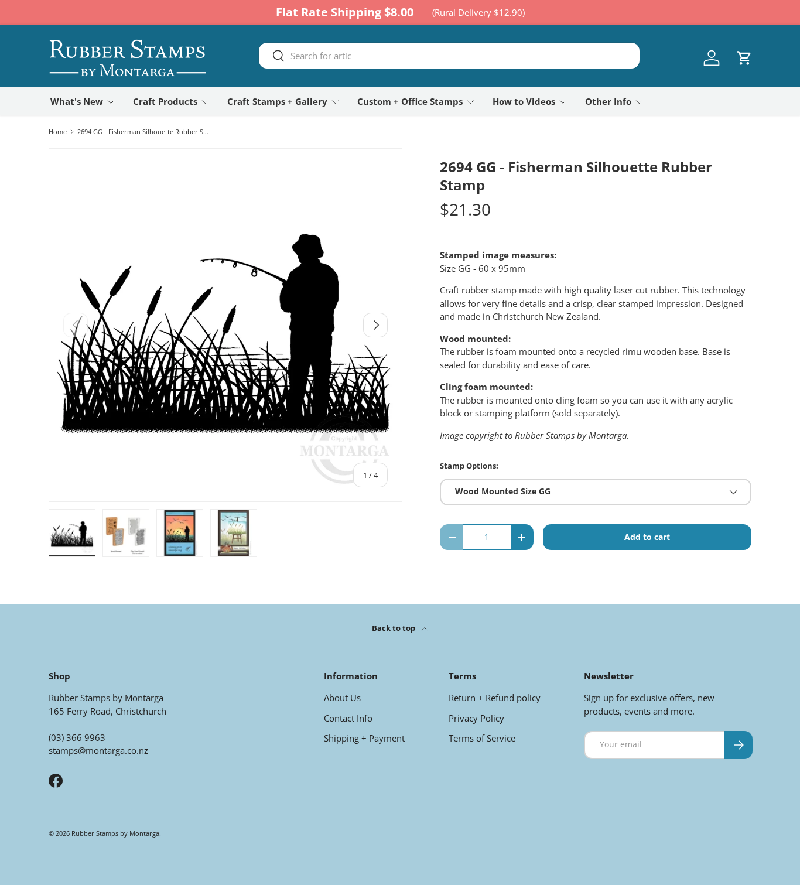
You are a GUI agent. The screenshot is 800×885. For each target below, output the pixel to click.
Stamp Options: (469, 465)
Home (58, 131)
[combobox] (449, 56)
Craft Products (165, 101)
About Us (342, 697)
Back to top (394, 628)
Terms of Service (482, 738)
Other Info (608, 101)
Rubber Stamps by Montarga (115, 833)
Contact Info (348, 718)
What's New (76, 101)
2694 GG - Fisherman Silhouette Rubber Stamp (143, 131)
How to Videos (524, 101)
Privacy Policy (476, 718)
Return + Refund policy (495, 697)
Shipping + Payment (364, 738)
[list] (225, 325)
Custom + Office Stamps (410, 101)
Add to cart (647, 536)
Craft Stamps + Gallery (277, 101)
